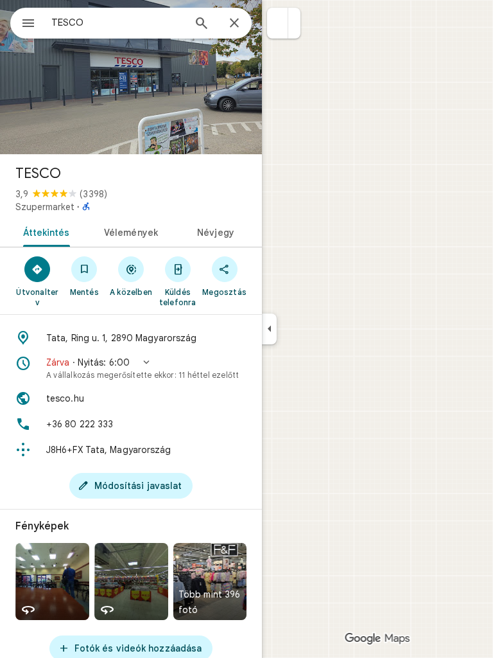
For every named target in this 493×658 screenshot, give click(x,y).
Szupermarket (44, 207)
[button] (277, 23)
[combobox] (117, 22)
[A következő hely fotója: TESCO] (131, 77)
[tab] (44, 231)
